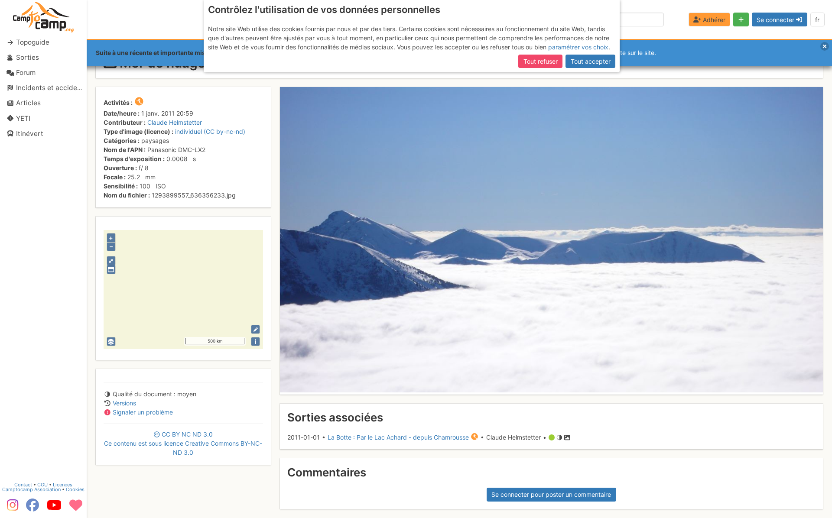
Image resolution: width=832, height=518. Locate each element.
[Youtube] (54, 508)
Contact (23, 485)
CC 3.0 (183, 443)
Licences (62, 485)
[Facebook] (32, 508)
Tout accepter (591, 61)
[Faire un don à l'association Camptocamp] (75, 508)
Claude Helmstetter (174, 122)
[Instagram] (10, 508)
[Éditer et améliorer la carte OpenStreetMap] (255, 329)
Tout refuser (540, 61)
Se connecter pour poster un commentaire (551, 494)
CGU (42, 485)
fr (817, 19)
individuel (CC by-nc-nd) (210, 131)
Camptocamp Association (31, 489)
